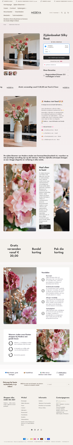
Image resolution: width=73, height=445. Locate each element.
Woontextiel (24, 412)
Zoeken (40, 401)
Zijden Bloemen (25, 403)
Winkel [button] (24, 398)
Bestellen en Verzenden (45, 405)
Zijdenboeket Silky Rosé (14, 24)
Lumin (20, 441)
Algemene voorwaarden (56, 441)
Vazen (22, 405)
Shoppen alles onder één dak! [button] (9, 399)
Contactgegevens (65, 441)
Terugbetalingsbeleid (38, 441)
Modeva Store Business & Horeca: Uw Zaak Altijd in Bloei (27, 423)
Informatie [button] (42, 398)
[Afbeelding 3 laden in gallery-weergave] (15, 73)
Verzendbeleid (47, 441)
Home (5, 24)
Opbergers (23, 410)
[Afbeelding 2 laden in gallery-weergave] (10, 73)
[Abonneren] (68, 384)
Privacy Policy (42, 408)
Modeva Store (10, 441)
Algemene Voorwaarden (45, 403)
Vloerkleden (24, 415)
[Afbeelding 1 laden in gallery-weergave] (6, 73)
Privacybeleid (30, 441)
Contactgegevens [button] (62, 398)
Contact (23, 408)
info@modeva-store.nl (62, 374)
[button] (20, 4)
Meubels (23, 417)
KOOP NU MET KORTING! (44, 227)
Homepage (24, 401)
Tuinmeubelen (25, 419)
